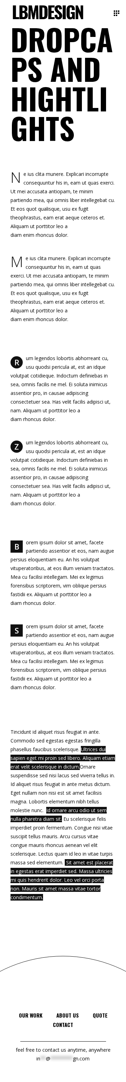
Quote (100, 1015)
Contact (63, 1024)
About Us (67, 1015)
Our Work (30, 1015)
